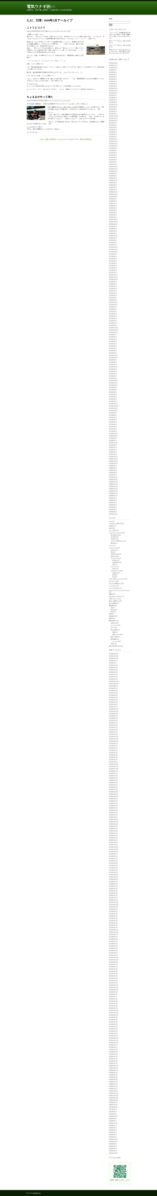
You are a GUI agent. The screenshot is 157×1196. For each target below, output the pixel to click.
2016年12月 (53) (113, 874)
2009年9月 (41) (113, 1072)
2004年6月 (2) (113, 1148)
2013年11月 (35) (113, 959)
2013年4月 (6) (113, 371)
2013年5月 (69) (113, 973)
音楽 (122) (114, 643)
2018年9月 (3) (113, 226)
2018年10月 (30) (113, 823)
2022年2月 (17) (113, 731)
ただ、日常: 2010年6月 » (84, 139)
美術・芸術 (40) (115, 636)
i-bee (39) (111, 521)
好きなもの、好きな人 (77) (116, 596)
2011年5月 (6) (113, 421)
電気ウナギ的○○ (41, 6)
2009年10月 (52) (113, 1070)
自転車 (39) (112, 618)
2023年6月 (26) (113, 695)
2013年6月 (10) (113, 366)
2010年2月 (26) (113, 1061)
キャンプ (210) (116, 641)
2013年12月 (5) (113, 355)
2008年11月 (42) (113, 1095)
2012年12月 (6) (113, 380)
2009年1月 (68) (113, 1090)
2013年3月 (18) (113, 978)
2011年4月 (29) (113, 1028)
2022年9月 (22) (113, 715)
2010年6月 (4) (113, 444)
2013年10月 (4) (113, 357)
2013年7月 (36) (113, 968)
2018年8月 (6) (113, 228)
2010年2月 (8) (113, 454)
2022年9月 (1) (113, 122)
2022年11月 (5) (113, 118)
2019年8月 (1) (113, 201)
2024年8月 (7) (113, 662)
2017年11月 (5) (113, 249)
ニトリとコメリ (36, 27)
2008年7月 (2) (113, 497)
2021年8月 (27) (113, 745)
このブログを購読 (115, 1157)
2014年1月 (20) (113, 955)
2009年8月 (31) (113, 1074)
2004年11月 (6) (113, 1139)
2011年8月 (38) (113, 1019)
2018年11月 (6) (113, 221)
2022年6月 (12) (113, 722)
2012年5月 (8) (113, 394)
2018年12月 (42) (113, 819)
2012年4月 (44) (113, 1001)
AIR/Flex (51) (116, 572)
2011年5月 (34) (113, 1026)
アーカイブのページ (116, 53)
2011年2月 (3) (113, 428)
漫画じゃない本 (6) (117, 634)
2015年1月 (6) (113, 325)
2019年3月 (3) (113, 212)
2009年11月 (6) (113, 461)
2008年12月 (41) (113, 1093)
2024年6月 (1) (113, 74)
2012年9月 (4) (113, 387)
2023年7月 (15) (113, 692)
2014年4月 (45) (113, 948)
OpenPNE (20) (115, 536)
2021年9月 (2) (113, 148)
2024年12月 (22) (113, 653)
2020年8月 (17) (113, 773)
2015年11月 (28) (113, 904)
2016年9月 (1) (113, 281)
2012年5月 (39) (113, 998)
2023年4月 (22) (113, 699)
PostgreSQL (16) (116, 562)
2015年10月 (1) (113, 304)
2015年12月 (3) (113, 302)
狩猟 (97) (111, 613)
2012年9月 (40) (113, 991)
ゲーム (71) (112, 545)
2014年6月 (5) (113, 341)
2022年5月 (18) (113, 725)
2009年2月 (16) (113, 481)
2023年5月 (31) (113, 697)
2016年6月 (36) (113, 888)
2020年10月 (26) (113, 768)
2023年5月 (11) (113, 104)
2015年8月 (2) (113, 309)
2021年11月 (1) (113, 143)
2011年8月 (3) (113, 415)
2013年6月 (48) (113, 971)
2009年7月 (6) (113, 470)
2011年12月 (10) (113, 405)
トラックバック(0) (65, 31)
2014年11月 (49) (113, 932)
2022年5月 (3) (113, 132)
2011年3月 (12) (113, 1031)
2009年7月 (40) (113, 1077)
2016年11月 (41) (113, 876)
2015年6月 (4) (113, 313)
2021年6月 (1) (113, 152)
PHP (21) (114, 574)
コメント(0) (55, 31)
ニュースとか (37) (114, 585)
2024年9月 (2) (113, 69)
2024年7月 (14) (113, 665)
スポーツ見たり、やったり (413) (118, 578)
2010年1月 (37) (113, 1063)
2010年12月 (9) (113, 433)
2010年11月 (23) (113, 1040)
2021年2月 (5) (113, 161)
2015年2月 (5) (113, 323)
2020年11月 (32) (113, 766)
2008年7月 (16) (113, 1104)
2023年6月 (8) (113, 102)
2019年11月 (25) (113, 794)
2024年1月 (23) (113, 679)
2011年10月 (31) (113, 1014)
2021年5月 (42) (113, 752)
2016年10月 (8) (113, 279)
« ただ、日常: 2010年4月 (48, 139)
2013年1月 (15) (113, 982)
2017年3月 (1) (113, 267)
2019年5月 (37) (113, 807)
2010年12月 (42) (113, 1037)
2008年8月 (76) (113, 1102)
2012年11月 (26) (113, 987)
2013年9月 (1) (113, 359)
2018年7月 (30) (113, 830)
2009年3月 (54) (113, 1086)
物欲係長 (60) (113, 605)
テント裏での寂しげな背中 (68, 107)
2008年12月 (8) (113, 486)
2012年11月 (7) (113, 382)
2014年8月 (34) (113, 939)
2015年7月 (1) (113, 311)
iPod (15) (113, 611)
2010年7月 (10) (113, 442)
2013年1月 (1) (113, 378)
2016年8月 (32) (113, 883)
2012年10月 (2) (113, 385)
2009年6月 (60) (113, 1079)
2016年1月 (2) (113, 300)
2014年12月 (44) (113, 929)
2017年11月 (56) (113, 849)
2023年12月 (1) (113, 88)
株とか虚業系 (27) (114, 603)
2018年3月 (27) (113, 840)
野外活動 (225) (115, 639)
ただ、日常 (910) (114, 530)
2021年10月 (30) (113, 741)
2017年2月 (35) (113, 870)
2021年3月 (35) (113, 757)
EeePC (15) (115, 568)
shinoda (29, 31)
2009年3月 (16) (113, 479)
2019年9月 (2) (113, 198)
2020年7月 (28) (113, 775)
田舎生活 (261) (113, 616)
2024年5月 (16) (113, 669)
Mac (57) (113, 551)
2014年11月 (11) (113, 329)
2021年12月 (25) (113, 736)
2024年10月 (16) (113, 658)
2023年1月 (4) (113, 113)
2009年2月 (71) (113, 1088)
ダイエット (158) (114, 581)
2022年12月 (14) (113, 115)
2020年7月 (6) (113, 178)
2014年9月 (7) (113, 334)
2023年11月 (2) (113, 90)
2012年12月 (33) (113, 985)
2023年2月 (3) (113, 111)
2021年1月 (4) (113, 164)
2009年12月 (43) (113, 1065)
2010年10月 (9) (113, 435)
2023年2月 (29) (113, 704)
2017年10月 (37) (113, 851)
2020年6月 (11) (113, 180)
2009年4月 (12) (113, 477)
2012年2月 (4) (113, 401)
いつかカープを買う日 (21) (116, 523)
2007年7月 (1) (113, 1109)
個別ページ (48, 31)
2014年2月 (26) (113, 952)
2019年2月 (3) (113, 214)
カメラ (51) (114, 627)
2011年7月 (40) (113, 1021)
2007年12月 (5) (113, 1107)
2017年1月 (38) (113, 872)
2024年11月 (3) (113, 65)
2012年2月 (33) (113, 1005)
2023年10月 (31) (113, 685)
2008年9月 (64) (113, 1100)
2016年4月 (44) (113, 893)
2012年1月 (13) (113, 403)
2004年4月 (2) (113, 1150)
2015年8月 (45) (113, 911)
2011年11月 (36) (113, 1012)
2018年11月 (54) (113, 821)
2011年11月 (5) (113, 408)
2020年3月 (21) (113, 784)
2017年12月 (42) (113, 846)
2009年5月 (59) (113, 1081)
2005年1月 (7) (113, 1136)
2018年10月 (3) (113, 224)
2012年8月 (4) (113, 389)
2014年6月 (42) (113, 943)
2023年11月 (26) (113, 683)
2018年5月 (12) (113, 235)
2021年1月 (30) (113, 761)
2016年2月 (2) (113, 297)
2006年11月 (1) (113, 1116)
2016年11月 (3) (113, 277)
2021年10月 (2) (113, 145)
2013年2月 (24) (113, 980)
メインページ (61, 139)
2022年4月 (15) (113, 727)
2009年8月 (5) (113, 468)
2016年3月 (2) (113, 295)
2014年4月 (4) (113, 346)
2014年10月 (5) (113, 332)
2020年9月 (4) (113, 173)
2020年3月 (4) (113, 187)
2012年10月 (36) (113, 989)
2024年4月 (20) (113, 672)
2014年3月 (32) (113, 950)
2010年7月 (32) (113, 1049)
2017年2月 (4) (113, 270)
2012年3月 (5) (113, 398)
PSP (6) (113, 607)
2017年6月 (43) (113, 860)
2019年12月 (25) (113, 791)
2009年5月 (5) (113, 474)
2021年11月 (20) (113, 738)
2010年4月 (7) (113, 449)
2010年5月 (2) (113, 447)
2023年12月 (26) (113, 681)
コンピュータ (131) (114, 547)
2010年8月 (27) (113, 1047)
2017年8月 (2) (113, 256)
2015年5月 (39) (113, 918)
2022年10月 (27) (113, 713)
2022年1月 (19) (113, 734)
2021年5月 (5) (113, 155)
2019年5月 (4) (113, 207)
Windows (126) (115, 556)
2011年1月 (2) (113, 431)
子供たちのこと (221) (115, 598)
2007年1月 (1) (113, 1113)
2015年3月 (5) (113, 320)
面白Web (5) (114, 543)
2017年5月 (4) (113, 263)
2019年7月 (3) (113, 203)
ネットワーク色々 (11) (115, 588)
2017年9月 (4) (113, 254)
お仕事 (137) (112, 525)
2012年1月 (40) (113, 1008)
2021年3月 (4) (113, 159)
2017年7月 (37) (113, 858)
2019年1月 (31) (113, 817)
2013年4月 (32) (113, 975)
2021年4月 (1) (113, 157)
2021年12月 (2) (113, 141)
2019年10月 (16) (113, 796)
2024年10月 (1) (113, 67)
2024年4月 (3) (113, 79)
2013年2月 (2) (113, 375)
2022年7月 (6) (113, 127)
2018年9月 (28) (113, 826)
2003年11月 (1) (113, 514)
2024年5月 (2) (113, 76)
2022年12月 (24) (113, 708)
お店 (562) (112, 528)
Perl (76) (114, 576)
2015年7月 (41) (113, 913)
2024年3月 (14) (113, 674)
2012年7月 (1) (113, 392)
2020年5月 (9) (113, 182)
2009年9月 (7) (113, 465)
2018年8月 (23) (113, 828)
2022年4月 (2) (113, 134)
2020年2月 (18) (113, 787)
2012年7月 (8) (113, 996)
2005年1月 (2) (113, 509)
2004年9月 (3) (113, 1143)
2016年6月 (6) (113, 288)
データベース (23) (116, 558)
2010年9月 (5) (113, 438)
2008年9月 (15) (113, 493)
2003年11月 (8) (113, 1153)
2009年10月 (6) (113, 463)
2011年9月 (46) (113, 1017)
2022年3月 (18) (113, 729)
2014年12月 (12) (113, 327)
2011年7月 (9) (113, 417)
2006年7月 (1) (113, 502)
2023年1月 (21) (113, 706)
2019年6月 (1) (113, 205)
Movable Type (37, 1193)
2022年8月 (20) (113, 718)
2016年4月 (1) (113, 293)
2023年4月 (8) (113, 106)
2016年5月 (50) (113, 890)
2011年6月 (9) (113, 419)
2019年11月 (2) (113, 194)
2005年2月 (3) (113, 1134)
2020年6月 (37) (113, 777)
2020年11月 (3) (113, 168)
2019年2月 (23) (113, 814)
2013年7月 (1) (113, 364)
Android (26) (114, 550)
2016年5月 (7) (113, 290)
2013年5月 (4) (113, 369)
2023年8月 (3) (113, 97)
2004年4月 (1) (113, 511)
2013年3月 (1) (113, 373)
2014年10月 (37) (113, 934)
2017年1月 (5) (113, 272)
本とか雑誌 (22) (115, 629)
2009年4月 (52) (113, 1084)
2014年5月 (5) (113, 343)
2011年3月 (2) (113, 426)
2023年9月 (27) (113, 688)
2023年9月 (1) (113, 95)
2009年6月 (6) (113, 472)
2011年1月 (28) (113, 1035)
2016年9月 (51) (113, 881)
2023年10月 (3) (113, 92)
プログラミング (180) (117, 570)
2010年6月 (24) (113, 1051)
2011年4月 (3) (113, 424)
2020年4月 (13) (113, 782)
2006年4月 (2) (113, 504)
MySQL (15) (115, 560)
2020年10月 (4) (113, 171)
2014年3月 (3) (113, 348)
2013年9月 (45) (113, 964)
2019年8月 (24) (113, 800)
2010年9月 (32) (113, 1044)
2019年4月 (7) (113, 210)
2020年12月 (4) (113, 166)
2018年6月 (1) (113, 233)
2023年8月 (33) (113, 690)
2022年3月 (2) (113, 136)
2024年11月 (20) (113, 656)
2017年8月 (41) (113, 856)
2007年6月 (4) (113, 1111)
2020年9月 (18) (113, 771)
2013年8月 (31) (113, 966)
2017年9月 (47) (113, 853)
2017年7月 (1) (113, 258)
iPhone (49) (114, 609)
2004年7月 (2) (113, 1146)
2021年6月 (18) (113, 750)
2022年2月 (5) (113, 138)
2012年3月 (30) (113, 1003)
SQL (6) (114, 564)
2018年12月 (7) (113, 219)
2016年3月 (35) (113, 895)
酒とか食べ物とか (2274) (116, 645)
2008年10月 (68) (113, 1097)
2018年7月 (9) (113, 230)
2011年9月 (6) (113, 412)
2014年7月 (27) (113, 941)
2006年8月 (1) (113, 1120)
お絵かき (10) (114, 622)
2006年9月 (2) (113, 500)
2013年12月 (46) (113, 957)
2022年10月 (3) (113, 120)
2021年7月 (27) (113, 748)
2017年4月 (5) (113, 265)
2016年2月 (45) (113, 897)
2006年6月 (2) (113, 1125)
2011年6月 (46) (113, 1024)
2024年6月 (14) (113, 667)
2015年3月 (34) (113, 922)
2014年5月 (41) (113, 945)
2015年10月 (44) (113, 906)
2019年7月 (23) (113, 803)
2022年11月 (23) (113, 711)
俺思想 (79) (112, 594)
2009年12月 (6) (113, 458)
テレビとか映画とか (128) (116, 583)
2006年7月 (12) (113, 1123)
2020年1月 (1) (113, 189)
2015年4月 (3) (113, 318)
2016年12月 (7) (113, 274)
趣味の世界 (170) (114, 620)
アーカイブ (71, 139)
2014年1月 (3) (113, 352)
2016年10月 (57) (113, 879)
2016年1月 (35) (113, 899)
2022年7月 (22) (113, 720)
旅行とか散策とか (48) (115, 601)
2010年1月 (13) (113, 456)
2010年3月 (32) (113, 1058)
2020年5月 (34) (113, 780)
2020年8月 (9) (113, 175)
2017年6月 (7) (113, 260)
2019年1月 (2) (113, 217)
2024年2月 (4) (113, 83)
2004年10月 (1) (113, 1141)
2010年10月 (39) (113, 1042)
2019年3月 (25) (113, 812)
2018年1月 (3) (113, 244)
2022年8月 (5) (113, 125)
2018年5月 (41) (113, 835)
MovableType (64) (116, 534)
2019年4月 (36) (113, 810)
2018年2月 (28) (113, 842)
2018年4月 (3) (113, 237)
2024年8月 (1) (113, 72)
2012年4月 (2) (113, 396)
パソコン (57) (114, 566)
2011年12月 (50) (113, 1010)
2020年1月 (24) (113, 789)
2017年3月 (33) (113, 867)
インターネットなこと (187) (117, 532)
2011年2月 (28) (113, 1033)
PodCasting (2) (115, 538)
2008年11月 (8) (113, 488)
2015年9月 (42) (113, 909)
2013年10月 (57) (113, 962)
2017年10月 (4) (113, 251)
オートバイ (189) (115, 625)
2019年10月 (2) (113, 196)
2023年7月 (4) (113, 99)
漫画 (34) (115, 632)
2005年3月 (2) (113, 1132)
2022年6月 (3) (113, 129)
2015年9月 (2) (113, 306)
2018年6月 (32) (113, 833)
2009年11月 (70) (113, 1067)
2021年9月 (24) (113, 743)
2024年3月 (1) (113, 81)
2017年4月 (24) (113, 865)
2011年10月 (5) (113, 410)
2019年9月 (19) (113, 798)
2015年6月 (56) (113, 916)
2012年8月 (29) (113, 994)
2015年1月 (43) (113, 927)
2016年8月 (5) (113, 283)
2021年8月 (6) (113, 150)
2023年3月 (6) (113, 109)
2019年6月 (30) (113, 805)
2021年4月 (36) (113, 754)
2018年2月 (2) (113, 242)
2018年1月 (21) (113, 844)
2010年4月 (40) (113, 1056)
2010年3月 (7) (113, 451)
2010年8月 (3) (113, 440)
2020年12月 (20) (113, 764)
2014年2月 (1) (113, 350)
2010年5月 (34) (113, 1054)
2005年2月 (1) (113, 507)
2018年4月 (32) (113, 837)
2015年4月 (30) (113, 920)
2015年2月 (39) (113, 925)
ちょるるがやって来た (40, 96)
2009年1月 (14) (113, 484)
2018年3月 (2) (113, 240)
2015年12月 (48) (113, 902)
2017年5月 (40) (113, 863)
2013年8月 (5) (113, 362)
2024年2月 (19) (113, 676)
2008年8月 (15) (113, 495)
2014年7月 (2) (113, 339)
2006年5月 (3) (113, 1127)
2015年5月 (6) (113, 316)
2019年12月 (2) (113, 191)
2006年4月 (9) (113, 1130)
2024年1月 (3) (113, 86)
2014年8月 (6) (113, 336)
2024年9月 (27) (113, 660)
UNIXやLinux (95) (116, 554)
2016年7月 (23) (113, 886)
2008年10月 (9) (113, 491)
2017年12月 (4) (113, 247)
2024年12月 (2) (113, 63)
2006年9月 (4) (113, 1118)
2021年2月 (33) (113, 759)
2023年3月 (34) (113, 702)
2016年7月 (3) (113, 286)
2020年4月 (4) (113, 184)
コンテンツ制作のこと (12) (118, 540)
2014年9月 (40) (113, 936)
